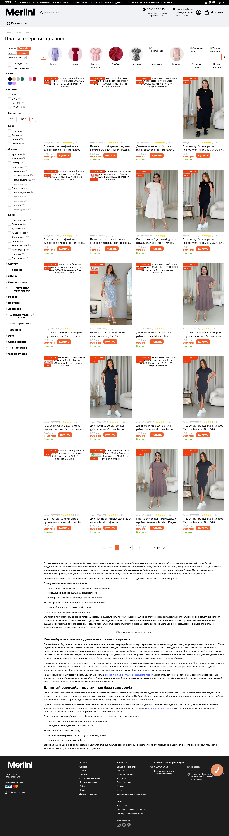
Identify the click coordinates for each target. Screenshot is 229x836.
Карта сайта (122, 805)
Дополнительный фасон (22, 316)
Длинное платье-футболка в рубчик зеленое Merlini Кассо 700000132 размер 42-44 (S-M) (156, 429)
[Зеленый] (22, 79)
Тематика (14, 329)
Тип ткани (15, 270)
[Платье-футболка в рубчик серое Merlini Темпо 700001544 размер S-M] (203, 480)
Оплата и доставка (28, 2)
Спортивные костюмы (89, 778)
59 (123, 515)
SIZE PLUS (10, 2)
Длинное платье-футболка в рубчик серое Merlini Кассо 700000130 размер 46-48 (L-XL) (110, 429)
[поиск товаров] (41, 12)
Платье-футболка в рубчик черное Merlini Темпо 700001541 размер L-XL (203, 243)
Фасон (12, 149)
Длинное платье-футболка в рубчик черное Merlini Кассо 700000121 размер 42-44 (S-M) (155, 336)
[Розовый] (30, 79)
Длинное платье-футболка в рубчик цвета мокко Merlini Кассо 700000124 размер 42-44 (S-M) (64, 243)
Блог (126, 2)
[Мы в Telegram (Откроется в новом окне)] (210, 2)
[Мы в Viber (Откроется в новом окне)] (213, 2)
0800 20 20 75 (156, 9)
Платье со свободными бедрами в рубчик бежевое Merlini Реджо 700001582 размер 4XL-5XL (156, 522)
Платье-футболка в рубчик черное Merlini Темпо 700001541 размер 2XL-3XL (203, 150)
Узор (11, 335)
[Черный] (10, 79)
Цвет (11, 73)
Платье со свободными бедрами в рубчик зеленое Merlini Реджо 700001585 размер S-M (110, 150)
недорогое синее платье (158, 708)
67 (77, 142)
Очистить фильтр (17, 57)
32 (123, 142)
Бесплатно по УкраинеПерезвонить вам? (157, 14)
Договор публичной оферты (130, 813)
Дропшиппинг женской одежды (106, 2)
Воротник (14, 302)
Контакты (45, 2)
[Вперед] (224, 57)
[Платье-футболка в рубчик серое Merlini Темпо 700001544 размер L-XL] (203, 387)
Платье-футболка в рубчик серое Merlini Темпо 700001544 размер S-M (203, 522)
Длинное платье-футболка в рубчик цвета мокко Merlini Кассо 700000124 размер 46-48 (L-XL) (64, 522)
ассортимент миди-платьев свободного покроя (129, 674)
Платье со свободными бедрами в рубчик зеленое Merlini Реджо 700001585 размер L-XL (63, 336)
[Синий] (10, 83)
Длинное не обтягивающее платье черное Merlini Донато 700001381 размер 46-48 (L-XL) (111, 522)
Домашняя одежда (88, 794)
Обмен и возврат (60, 2)
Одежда (83, 767)
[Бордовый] (34, 79)
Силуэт (13, 264)
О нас (85, 2)
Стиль (12, 215)
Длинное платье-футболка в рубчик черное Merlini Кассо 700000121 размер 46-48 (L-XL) (63, 150)
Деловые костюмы (88, 782)
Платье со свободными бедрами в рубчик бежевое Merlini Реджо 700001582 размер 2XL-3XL (202, 336)
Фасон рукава (17, 353)
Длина (12, 276)
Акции (135, 2)
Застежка (14, 309)
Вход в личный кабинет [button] (127, 767)
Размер (13, 89)
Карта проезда (197, 779)
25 (216, 142)
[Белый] (26, 79)
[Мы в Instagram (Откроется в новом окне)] (206, 2)
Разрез (13, 296)
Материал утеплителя (22, 289)
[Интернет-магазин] (20, 765)
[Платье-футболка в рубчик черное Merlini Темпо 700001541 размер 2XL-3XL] (203, 108)
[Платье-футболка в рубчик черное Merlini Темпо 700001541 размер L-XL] (203, 201)
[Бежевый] (14, 79)
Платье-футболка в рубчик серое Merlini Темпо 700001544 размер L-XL (203, 429)
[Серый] (18, 79)
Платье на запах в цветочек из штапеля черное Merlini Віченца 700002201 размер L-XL (110, 243)
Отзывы (76, 2)
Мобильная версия (16, 792)
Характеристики (19, 323)
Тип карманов (17, 347)
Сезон (12, 125)
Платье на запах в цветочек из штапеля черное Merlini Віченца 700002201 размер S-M (63, 429)
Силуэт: (13, 48)
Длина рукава (17, 282)
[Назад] (43, 57)
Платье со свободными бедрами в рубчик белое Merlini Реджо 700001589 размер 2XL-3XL (156, 243)
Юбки (82, 786)
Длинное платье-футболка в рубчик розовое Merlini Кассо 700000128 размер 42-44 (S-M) (156, 150)
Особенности (17, 341)
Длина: (12, 53)
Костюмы (83, 774)
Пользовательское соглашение (156, 2)
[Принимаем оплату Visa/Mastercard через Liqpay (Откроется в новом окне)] (11, 786)
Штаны (82, 790)
